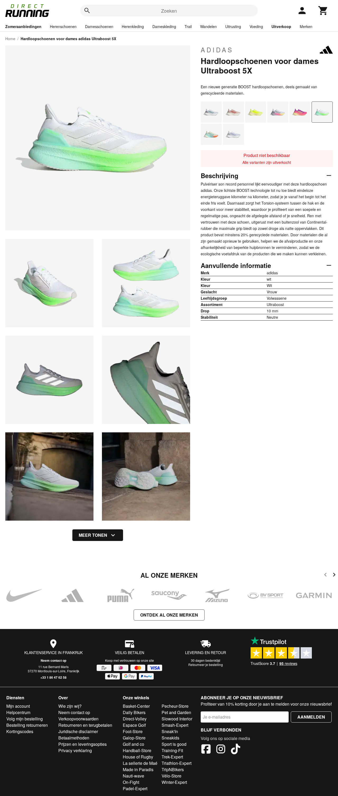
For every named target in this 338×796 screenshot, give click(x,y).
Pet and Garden (176, 712)
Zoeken (169, 10)
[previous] (325, 575)
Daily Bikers (134, 712)
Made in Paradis (138, 769)
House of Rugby (138, 757)
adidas (217, 49)
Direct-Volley (135, 719)
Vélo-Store (171, 776)
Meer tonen (93, 535)
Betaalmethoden (73, 738)
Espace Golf (134, 725)
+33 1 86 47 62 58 (53, 677)
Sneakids (170, 738)
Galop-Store (134, 738)
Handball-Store (137, 750)
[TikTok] (235, 750)
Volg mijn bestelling (24, 719)
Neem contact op (53, 660)
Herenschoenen (63, 26)
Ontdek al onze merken (169, 615)
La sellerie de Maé (140, 763)
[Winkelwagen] (323, 10)
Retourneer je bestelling (205, 664)
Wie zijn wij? (70, 706)
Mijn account (18, 706)
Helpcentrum (18, 712)
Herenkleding (133, 26)
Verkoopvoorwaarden (78, 719)
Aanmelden (311, 717)
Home (10, 38)
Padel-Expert (135, 788)
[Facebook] (206, 750)
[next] (334, 575)
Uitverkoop (281, 26)
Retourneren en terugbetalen (85, 725)
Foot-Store (133, 731)
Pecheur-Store (175, 706)
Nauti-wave (133, 776)
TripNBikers (173, 769)
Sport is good (174, 744)
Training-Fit (172, 750)
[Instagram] (220, 750)
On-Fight (131, 782)
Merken (306, 26)
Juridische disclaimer (78, 731)
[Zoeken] (87, 10)
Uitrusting (233, 26)
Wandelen (208, 26)
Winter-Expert (174, 782)
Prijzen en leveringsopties (82, 744)
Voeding (256, 26)
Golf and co (133, 744)
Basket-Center (136, 706)
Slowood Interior (177, 719)
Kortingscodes (19, 731)
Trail (188, 26)
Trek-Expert (172, 757)
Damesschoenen (99, 26)
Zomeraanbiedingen (23, 26)
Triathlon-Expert (176, 763)
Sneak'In (170, 731)
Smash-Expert (175, 725)
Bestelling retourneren (27, 725)
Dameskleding (164, 26)
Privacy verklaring (75, 750)
